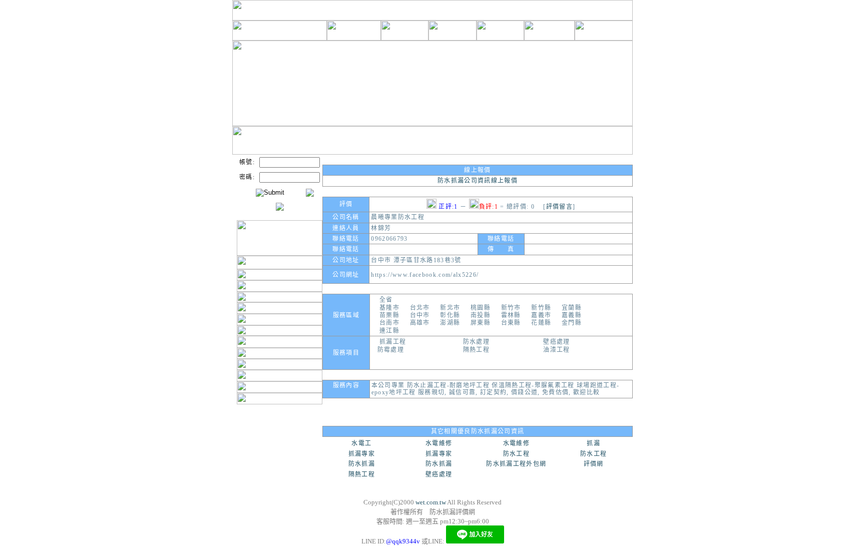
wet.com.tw (430, 502)
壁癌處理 (438, 474)
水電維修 (438, 443)
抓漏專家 (361, 453)
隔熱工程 (361, 474)
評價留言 (559, 206)
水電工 (361, 443)
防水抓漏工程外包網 (516, 463)
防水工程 (516, 453)
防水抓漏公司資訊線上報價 (478, 180)
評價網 (594, 463)
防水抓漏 (361, 463)
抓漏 (593, 443)
